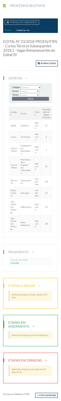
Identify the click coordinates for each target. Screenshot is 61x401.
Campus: (16, 87)
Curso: (15, 91)
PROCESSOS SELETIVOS (26, 5)
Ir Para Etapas (48, 63)
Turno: (15, 94)
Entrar (8, 30)
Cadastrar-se (22, 30)
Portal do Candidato (23, 22)
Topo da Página (47, 395)
